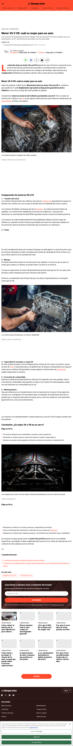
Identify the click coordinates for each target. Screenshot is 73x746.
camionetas (61, 369)
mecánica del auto (9, 575)
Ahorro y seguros (41, 713)
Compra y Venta (47, 8)
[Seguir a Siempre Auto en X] (6, 695)
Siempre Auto (5, 29)
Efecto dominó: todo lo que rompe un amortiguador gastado (26, 629)
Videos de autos (41, 716)
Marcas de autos (8, 8)
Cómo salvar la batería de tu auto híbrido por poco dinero (8, 628)
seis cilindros (6, 101)
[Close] (70, 724)
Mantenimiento (22, 8)
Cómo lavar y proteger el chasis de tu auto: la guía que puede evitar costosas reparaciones (8, 659)
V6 (23, 98)
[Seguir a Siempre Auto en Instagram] (10, 695)
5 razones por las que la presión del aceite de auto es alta (23, 560)
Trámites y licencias (63, 8)
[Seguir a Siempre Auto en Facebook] (2, 695)
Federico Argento (18, 51)
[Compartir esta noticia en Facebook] (31, 60)
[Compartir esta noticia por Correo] (42, 60)
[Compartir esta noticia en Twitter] (36, 60)
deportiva (53, 530)
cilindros (39, 209)
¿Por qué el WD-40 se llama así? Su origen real (45, 627)
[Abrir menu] (3, 4)
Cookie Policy (34, 727)
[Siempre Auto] (36, 3)
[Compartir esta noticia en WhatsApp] (25, 60)
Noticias (3, 716)
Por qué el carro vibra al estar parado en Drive (63, 627)
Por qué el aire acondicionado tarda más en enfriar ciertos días (62, 657)
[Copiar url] (47, 60)
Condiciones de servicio (57, 605)
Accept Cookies (36, 742)
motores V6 (46, 201)
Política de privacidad (36, 605)
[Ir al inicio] (9, 691)
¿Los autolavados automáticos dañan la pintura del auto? (45, 656)
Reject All (36, 737)
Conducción (35, 8)
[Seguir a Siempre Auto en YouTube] (13, 695)
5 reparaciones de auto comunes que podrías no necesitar (27, 656)
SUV (11, 367)
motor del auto (26, 575)
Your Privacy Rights (36, 731)
